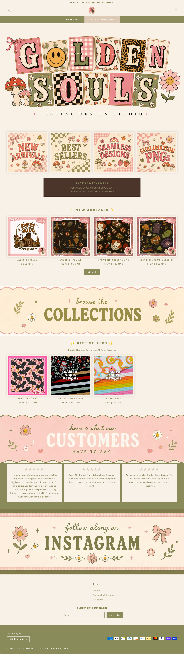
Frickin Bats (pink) (27, 398)
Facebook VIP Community (105, 595)
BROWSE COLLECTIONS (102, 19)
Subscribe (114, 615)
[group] (92, 75)
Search (96, 590)
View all (92, 272)
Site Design (43, 649)
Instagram (98, 599)
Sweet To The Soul (27, 260)
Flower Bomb (113, 398)
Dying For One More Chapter (156, 260)
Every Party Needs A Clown (113, 260)
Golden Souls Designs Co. (25, 649)
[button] (10, 10)
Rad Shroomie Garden (70, 398)
